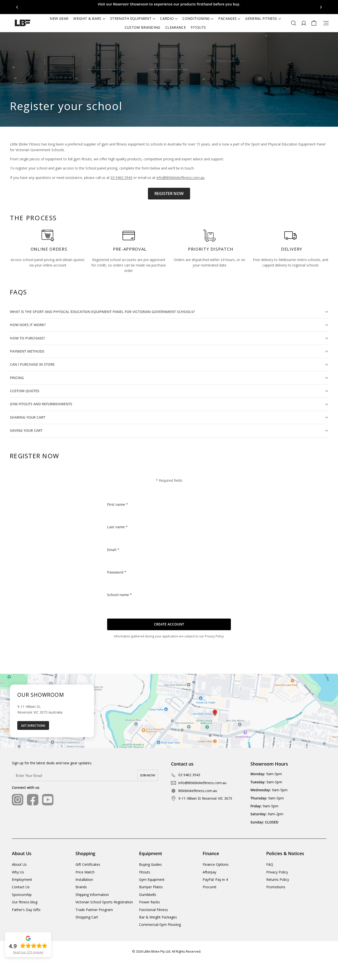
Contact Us (21, 887)
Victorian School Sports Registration (104, 902)
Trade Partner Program (94, 909)
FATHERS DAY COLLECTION (169, 4)
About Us (19, 864)
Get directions (33, 725)
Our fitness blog (24, 902)
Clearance (175, 27)
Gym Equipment (152, 879)
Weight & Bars (87, 18)
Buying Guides (150, 864)
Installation (84, 879)
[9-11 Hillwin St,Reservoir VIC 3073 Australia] (169, 711)
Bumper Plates (151, 887)
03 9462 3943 (121, 177)
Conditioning (196, 18)
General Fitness (261, 18)
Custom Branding (142, 27)
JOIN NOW (147, 775)
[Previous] (17, 7)
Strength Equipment (130, 18)
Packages (227, 18)
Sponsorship (22, 894)
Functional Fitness (153, 909)
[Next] (321, 7)
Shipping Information (92, 894)
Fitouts (198, 27)
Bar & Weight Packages (158, 917)
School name (119, 594)
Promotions (275, 887)
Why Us (18, 872)
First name (117, 504)
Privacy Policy (277, 872)
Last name (117, 527)
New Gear (59, 18)
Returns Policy (277, 879)
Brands (81, 887)
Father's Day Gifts (26, 909)
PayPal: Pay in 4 (215, 879)
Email (113, 549)
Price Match (85, 872)
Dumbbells (147, 894)
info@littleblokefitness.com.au (180, 177)
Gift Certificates (87, 864)
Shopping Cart (86, 917)
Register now (169, 193)
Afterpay (209, 872)
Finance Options (216, 864)
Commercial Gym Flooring (160, 924)
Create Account (169, 624)
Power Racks (149, 902)
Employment (22, 879)
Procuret (210, 887)
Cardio (167, 18)
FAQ (269, 864)
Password (116, 572)
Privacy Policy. (214, 636)
